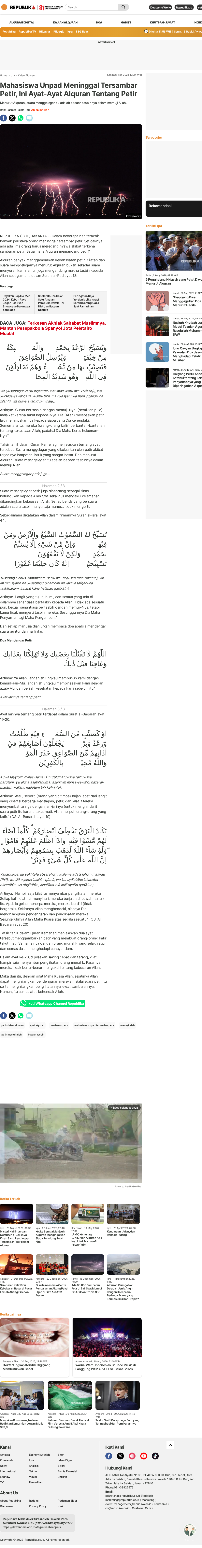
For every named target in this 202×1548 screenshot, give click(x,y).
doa (99, 22)
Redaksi (34, 1500)
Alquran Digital (21, 22)
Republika (9, 31)
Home (3, 75)
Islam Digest (65, 1460)
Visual (33, 1476)
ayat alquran (37, 1025)
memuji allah (127, 1025)
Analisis (34, 1465)
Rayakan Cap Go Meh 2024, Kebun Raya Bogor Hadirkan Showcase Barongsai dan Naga (16, 302)
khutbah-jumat (162, 22)
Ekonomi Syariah (39, 1454)
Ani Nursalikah (40, 109)
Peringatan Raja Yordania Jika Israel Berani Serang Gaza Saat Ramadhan (86, 301)
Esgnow (5, 1476)
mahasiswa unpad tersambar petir (94, 1025)
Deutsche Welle (160, 7)
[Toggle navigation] (4, 7)
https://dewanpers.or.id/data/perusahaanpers (32, 1527)
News (3, 1465)
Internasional (8, 1471)
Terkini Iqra (154, 226)
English (62, 1476)
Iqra (12, 75)
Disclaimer (6, 1506)
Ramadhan (35, 1482)
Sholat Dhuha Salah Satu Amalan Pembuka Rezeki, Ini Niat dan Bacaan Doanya (51, 302)
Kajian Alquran (65, 22)
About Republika (10, 1500)
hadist (126, 22)
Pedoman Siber (67, 1500)
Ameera (5, 1454)
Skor (61, 1454)
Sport (61, 1465)
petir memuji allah (11, 1034)
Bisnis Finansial (67, 1471)
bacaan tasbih (36, 1034)
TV (2, 1482)
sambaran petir (59, 1025)
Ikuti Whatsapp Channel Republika (55, 1004)
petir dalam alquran (12, 1025)
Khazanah (6, 1460)
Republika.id (184, 7)
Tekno (33, 1471)
